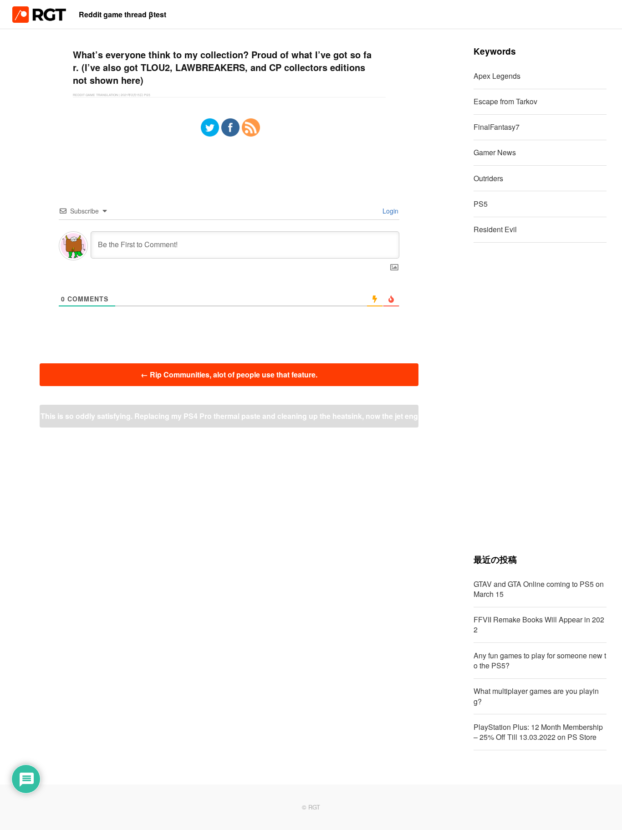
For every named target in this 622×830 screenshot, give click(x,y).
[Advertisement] (540, 398)
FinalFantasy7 (497, 127)
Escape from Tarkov (505, 101)
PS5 (481, 204)
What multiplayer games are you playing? (536, 696)
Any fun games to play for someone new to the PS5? (540, 660)
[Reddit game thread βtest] (39, 20)
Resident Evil (495, 229)
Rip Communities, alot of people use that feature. (229, 374)
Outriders (488, 178)
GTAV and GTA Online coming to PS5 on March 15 (539, 589)
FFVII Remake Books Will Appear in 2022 (539, 624)
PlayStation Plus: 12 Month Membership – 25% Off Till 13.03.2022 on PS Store (538, 732)
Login (389, 210)
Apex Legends (497, 76)
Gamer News (495, 152)
